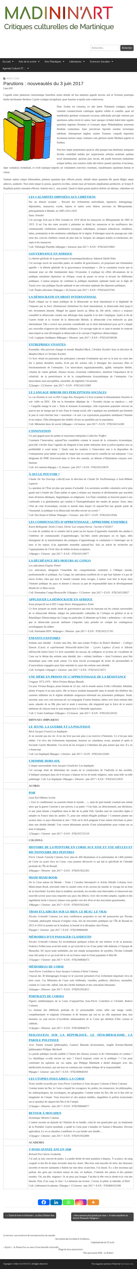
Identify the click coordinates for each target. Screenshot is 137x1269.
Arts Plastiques (53, 61)
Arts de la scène (27, 61)
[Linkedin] (56, 1202)
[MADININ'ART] (59, 16)
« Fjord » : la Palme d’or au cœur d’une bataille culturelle (30, 1247)
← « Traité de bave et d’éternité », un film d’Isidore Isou (29, 1215)
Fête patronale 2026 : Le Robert (98, 1253)
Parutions (12, 78)
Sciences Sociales (100, 61)
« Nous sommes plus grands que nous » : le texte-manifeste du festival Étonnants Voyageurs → (100, 1216)
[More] (93, 1202)
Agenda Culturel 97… (14, 68)
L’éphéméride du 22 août (102, 1242)
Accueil (7, 61)
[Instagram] (81, 1202)
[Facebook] (44, 1202)
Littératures (75, 61)
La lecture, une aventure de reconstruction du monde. (29, 1235)
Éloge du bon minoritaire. (70, 1249)
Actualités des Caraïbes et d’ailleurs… (73, 1239)
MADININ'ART (25, 1264)
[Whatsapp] (68, 1202)
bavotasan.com (127, 1264)
